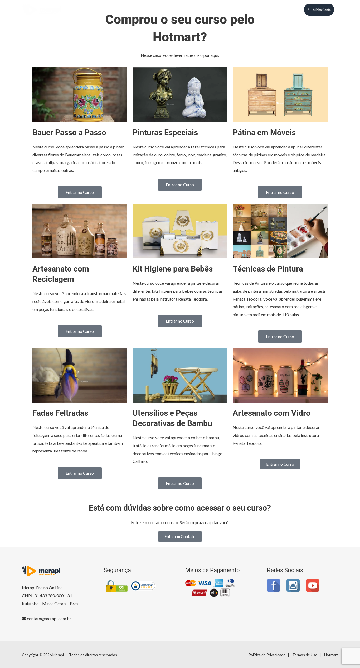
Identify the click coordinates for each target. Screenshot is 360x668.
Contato (288, 9)
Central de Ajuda (258, 9)
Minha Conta (322, 10)
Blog (232, 9)
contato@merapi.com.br (48, 618)
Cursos (214, 9)
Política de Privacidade (267, 654)
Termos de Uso (304, 654)
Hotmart (331, 654)
